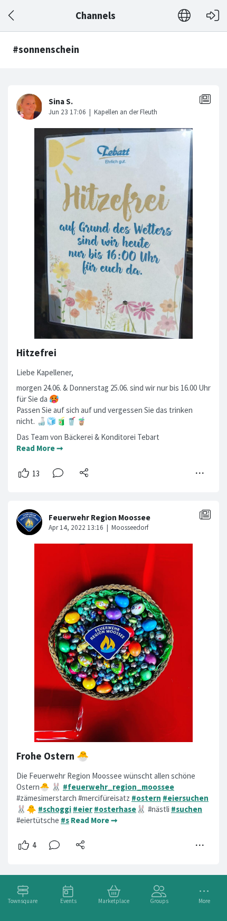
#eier (82, 809)
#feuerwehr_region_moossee (118, 787)
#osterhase (115, 809)
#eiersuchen (186, 798)
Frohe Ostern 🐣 (52, 756)
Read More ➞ (39, 448)
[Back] (12, 15)
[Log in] (212, 15)
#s (65, 820)
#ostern (146, 798)
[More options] (200, 473)
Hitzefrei (36, 353)
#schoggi (54, 809)
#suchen (186, 809)
